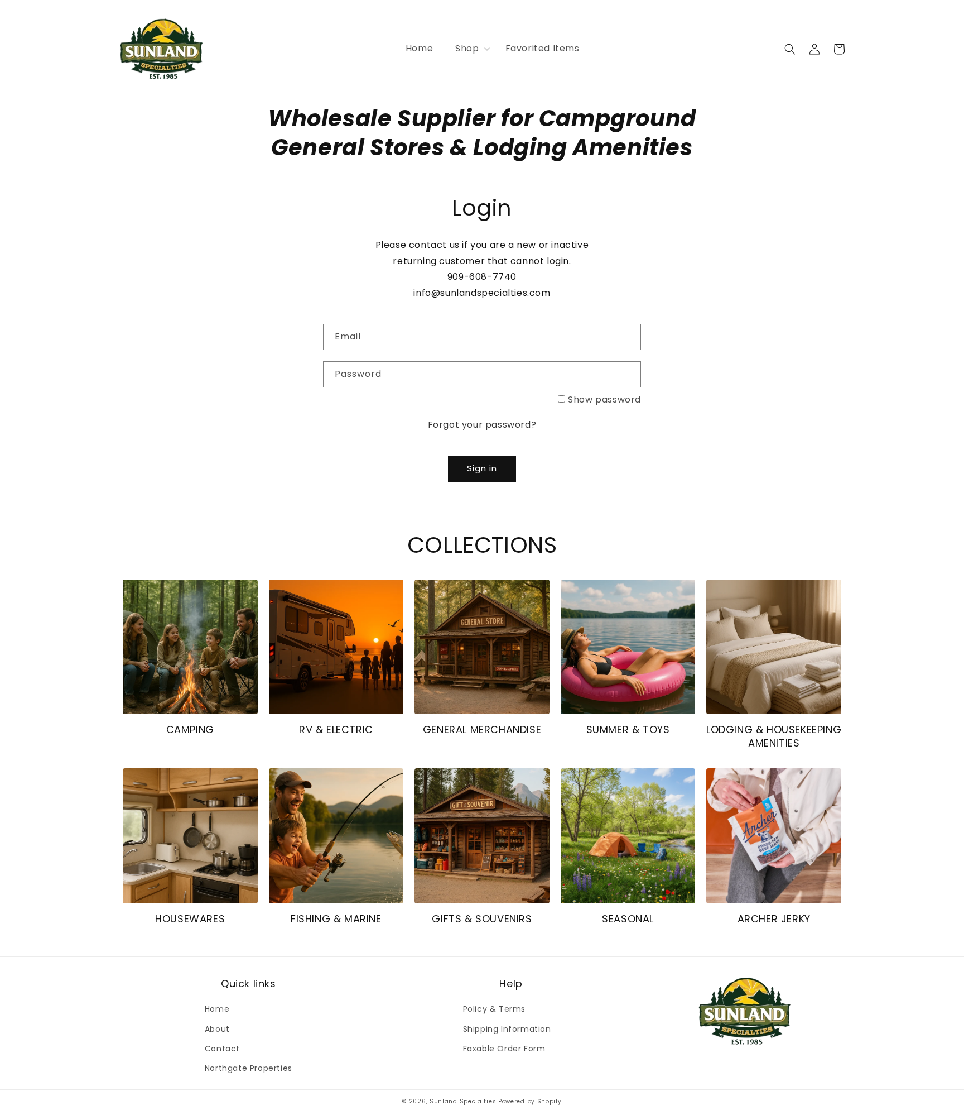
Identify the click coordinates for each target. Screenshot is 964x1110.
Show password (604, 399)
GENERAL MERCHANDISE (482, 729)
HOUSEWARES (190, 918)
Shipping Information (507, 1029)
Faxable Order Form (504, 1048)
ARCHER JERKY (774, 918)
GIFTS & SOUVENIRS (482, 918)
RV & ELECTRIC (336, 729)
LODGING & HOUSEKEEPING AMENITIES (773, 736)
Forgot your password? (482, 424)
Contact (222, 1048)
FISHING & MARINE (336, 918)
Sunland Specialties (463, 1101)
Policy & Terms (494, 1009)
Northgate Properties (248, 1068)
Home (217, 1009)
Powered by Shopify (530, 1101)
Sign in (482, 468)
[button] (469, 48)
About (217, 1029)
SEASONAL (628, 918)
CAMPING (190, 729)
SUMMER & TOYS (628, 729)
